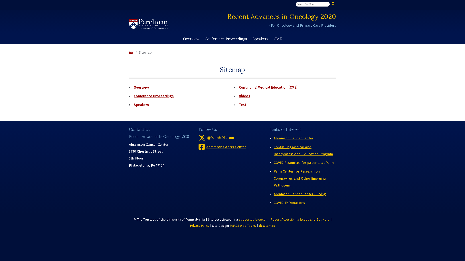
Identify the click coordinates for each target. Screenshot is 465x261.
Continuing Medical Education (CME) (268, 87)
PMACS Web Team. (243, 226)
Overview (191, 39)
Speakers (260, 39)
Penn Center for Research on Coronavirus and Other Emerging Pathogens (300, 178)
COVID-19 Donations (289, 203)
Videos (244, 96)
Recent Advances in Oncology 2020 (281, 16)
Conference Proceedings (226, 39)
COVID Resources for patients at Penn (304, 163)
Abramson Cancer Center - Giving (300, 194)
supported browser (253, 219)
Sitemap (269, 226)
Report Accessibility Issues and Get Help (299, 219)
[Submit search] (333, 4)
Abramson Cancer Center (293, 138)
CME (278, 39)
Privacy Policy (199, 226)
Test (242, 105)
